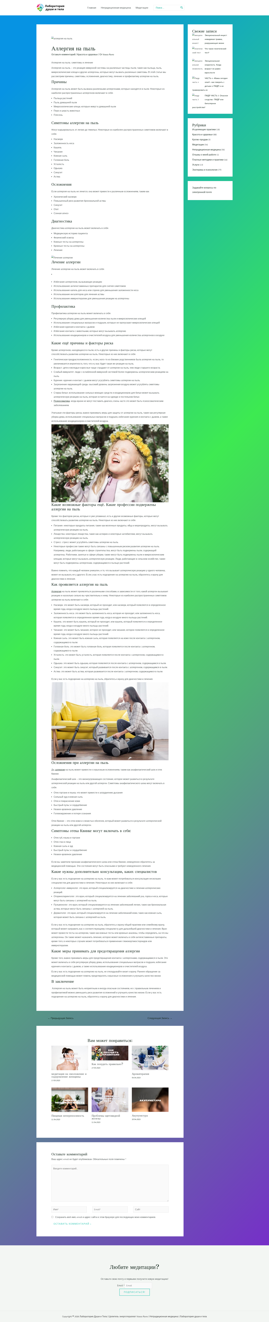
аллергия (60, 769)
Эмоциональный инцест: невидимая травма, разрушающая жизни (216, 39)
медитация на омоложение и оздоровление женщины (69, 1075)
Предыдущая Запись (61, 1018)
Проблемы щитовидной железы (106, 1117)
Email (121, 1285)
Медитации (198, 144)
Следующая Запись (160, 1018)
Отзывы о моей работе (204, 154)
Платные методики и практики (207, 159)
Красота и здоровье (87, 54)
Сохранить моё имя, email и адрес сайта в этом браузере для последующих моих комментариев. (105, 1217)
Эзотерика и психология (204, 169)
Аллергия (56, 591)
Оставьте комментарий (63, 54)
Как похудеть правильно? (107, 1064)
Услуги (195, 164)
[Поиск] (181, 7)
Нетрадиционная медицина (206, 149)
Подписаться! (134, 1292)
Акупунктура (140, 1115)
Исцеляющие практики (204, 129)
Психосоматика (62, 401)
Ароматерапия (140, 1073)
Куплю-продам (200, 139)
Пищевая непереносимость (67, 1115)
